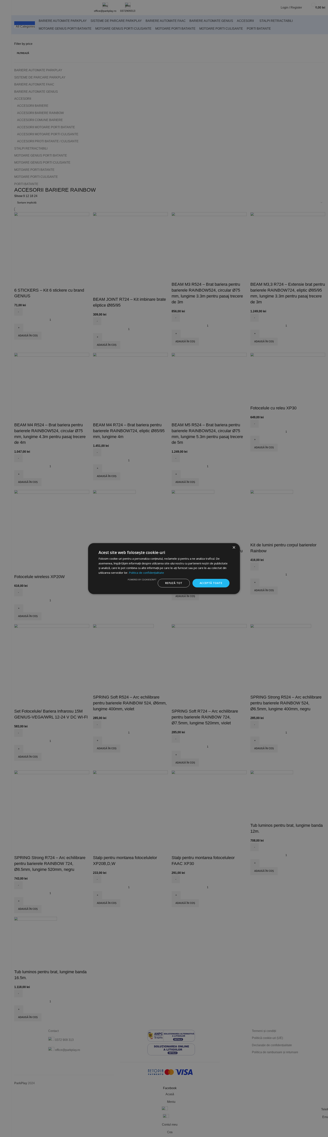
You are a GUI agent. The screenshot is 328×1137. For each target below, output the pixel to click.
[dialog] (164, 568)
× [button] (233, 547)
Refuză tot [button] (173, 583)
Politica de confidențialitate (146, 572)
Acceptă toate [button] (211, 583)
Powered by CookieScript (142, 579)
